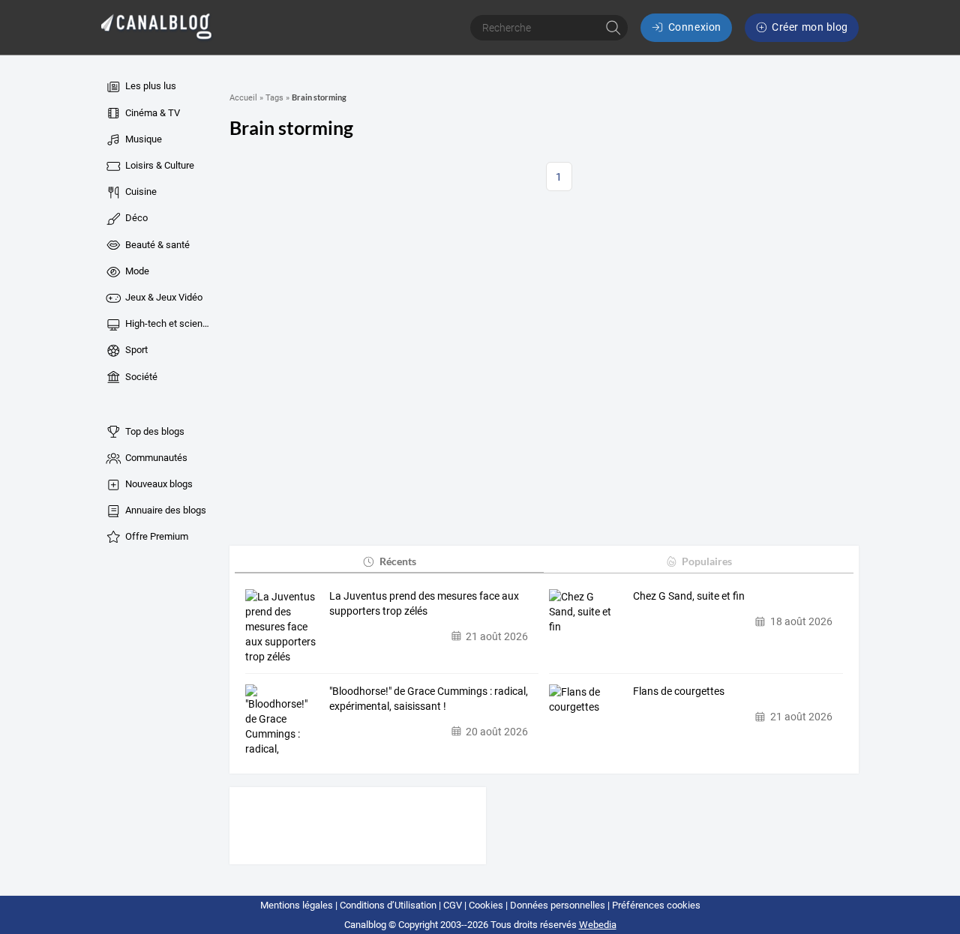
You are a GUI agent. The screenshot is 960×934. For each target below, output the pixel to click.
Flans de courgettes (678, 691)
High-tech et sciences (168, 323)
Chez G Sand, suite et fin (689, 596)
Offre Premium (155, 536)
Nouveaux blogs (158, 483)
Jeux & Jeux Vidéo (162, 297)
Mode (136, 271)
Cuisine (140, 191)
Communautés (155, 457)
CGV (452, 905)
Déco (135, 217)
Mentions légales (296, 905)
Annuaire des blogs (164, 510)
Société (140, 376)
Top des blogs (153, 431)
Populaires (707, 561)
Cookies (486, 905)
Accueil (243, 98)
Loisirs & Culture (158, 165)
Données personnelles (557, 905)
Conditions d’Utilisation (388, 905)
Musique (142, 139)
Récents (398, 561)
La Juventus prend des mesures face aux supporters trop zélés (424, 603)
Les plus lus (149, 85)
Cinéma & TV (151, 112)
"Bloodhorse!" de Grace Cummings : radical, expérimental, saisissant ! (428, 698)
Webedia (597, 924)
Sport (135, 349)
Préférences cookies (656, 905)
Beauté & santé (156, 244)
